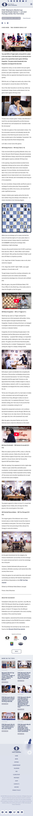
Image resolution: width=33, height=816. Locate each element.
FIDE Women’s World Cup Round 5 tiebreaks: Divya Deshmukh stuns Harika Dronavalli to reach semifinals (24, 728)
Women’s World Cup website (17, 629)
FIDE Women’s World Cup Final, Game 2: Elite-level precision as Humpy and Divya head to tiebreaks (24, 675)
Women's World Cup (20, 27)
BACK (16, 651)
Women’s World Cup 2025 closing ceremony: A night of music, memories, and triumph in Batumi (8, 676)
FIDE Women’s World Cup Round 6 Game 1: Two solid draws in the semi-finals (8, 726)
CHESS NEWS (5, 27)
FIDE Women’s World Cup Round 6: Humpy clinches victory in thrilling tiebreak (8, 699)
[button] (2, 23)
